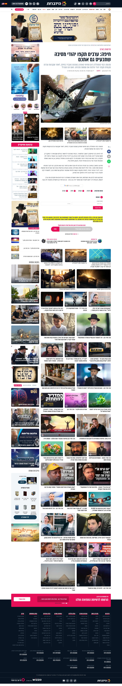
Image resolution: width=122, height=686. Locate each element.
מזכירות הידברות (107, 651)
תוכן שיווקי (96, 642)
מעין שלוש (21, 628)
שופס (53, 9)
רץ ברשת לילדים (71, 618)
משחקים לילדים (71, 628)
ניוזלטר (107, 623)
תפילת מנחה (21, 618)
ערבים (63, 191)
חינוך (61, 630)
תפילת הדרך (21, 635)
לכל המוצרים (25, 517)
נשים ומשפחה (33, 613)
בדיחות (73, 621)
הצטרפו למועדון (18, 9)
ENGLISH (34, 9)
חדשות (97, 9)
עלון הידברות (106, 621)
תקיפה (80, 191)
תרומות (44, 9)
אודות (108, 645)
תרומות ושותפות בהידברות (88, 651)
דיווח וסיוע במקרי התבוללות (54, 658)
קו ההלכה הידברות (89, 658)
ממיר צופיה (108, 665)
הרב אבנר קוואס (46, 640)
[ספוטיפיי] (26, 3)
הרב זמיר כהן (85, 9)
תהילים (22, 633)
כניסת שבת (106, 630)
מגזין (101, 9)
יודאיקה (60, 642)
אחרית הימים (59, 635)
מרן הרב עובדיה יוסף (45, 618)
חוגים (74, 640)
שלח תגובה (98, 208)
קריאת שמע (21, 630)
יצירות (73, 638)
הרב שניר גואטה (46, 628)
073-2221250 (90, 667)
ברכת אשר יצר (20, 642)
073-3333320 (23, 654)
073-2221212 (90, 653)
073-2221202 (73, 667)
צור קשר (39, 9)
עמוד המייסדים (106, 640)
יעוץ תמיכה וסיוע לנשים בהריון (70, 658)
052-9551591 (73, 660)
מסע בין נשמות (83, 630)
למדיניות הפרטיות (69, 234)
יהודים (88, 191)
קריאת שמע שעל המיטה (18, 645)
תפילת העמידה (20, 623)
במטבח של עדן (83, 621)
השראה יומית (84, 638)
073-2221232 (40, 653)
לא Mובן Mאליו (83, 618)
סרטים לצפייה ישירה (70, 623)
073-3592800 (56, 653)
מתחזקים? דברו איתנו (17, 4)
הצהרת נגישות (106, 642)
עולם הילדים (78, 9)
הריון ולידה (34, 633)
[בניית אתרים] (37, 680)
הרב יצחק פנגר (46, 623)
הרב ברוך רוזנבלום (46, 633)
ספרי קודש (59, 640)
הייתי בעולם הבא (83, 640)
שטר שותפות (91, 9)
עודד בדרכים (84, 616)
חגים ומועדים (95, 640)
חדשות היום (95, 621)
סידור (22, 613)
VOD (104, 9)
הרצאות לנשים (33, 635)
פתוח (86, 626)
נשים (97, 623)
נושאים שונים (58, 613)
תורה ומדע (95, 630)
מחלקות (48, 9)
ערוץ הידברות (106, 618)
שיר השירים (21, 638)
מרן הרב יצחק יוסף (46, 621)
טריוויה (73, 633)
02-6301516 (107, 662)
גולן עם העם (84, 628)
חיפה (72, 191)
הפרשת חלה (34, 638)
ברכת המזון (21, 626)
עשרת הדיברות (58, 623)
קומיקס (73, 630)
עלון (56, 9)
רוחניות (96, 626)
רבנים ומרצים (46, 613)
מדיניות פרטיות (106, 616)
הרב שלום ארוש (46, 638)
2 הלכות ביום (106, 626)
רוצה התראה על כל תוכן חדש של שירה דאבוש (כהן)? (72, 225)
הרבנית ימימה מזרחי (32, 626)
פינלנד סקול (59, 626)
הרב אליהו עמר (46, 642)
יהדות (97, 616)
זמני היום (60, 9)
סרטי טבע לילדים (71, 635)
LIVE (28, 9)
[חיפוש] (94, 3)
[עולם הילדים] (37, 3)
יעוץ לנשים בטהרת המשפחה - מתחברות (104, 658)
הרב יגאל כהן (47, 626)
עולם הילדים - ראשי (70, 616)
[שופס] (34, 3)
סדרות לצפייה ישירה (70, 626)
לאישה (35, 616)
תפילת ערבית (21, 621)
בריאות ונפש (59, 633)
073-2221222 (107, 653)
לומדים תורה (59, 616)
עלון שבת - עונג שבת (72, 651)
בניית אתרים (29, 680)
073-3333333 (107, 667)
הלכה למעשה (84, 623)
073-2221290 (40, 660)
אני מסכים (71, 234)
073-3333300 (90, 660)
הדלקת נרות (34, 623)
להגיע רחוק (84, 633)
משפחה (96, 628)
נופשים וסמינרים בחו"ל (72, 665)
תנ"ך (61, 618)
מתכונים (35, 618)
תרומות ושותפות (105, 635)
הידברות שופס (106, 638)
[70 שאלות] (30, 3)
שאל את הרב (66, 9)
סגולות (60, 628)
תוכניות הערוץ (83, 613)
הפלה (35, 630)
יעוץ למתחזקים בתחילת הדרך (37, 651)
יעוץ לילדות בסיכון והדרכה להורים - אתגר (19, 651)
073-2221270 (23, 660)
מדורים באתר (94, 613)
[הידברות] (56, 4)
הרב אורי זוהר (47, 635)
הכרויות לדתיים (58, 638)
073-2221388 (73, 653)
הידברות (107, 613)
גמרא (60, 621)
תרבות (96, 633)
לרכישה (22, 482)
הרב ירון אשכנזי (46, 630)
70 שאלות (72, 9)
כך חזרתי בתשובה (83, 635)
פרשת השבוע (95, 638)
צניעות (35, 628)
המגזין (97, 618)
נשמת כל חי (21, 640)
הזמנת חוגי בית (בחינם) (38, 658)
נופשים (107, 633)
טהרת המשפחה (33, 621)
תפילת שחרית (20, 616)
